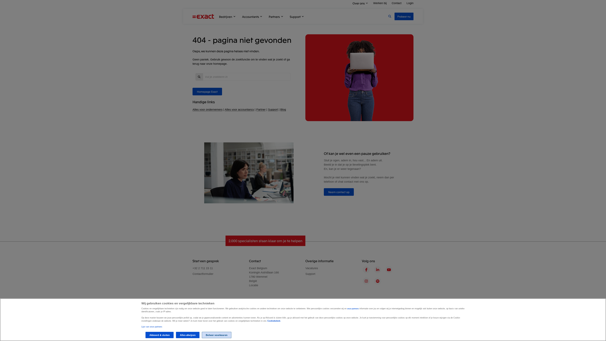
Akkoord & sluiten (159, 335)
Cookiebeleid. (274, 321)
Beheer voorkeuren (216, 335)
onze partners (353, 309)
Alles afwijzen (188, 335)
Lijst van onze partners (151, 327)
